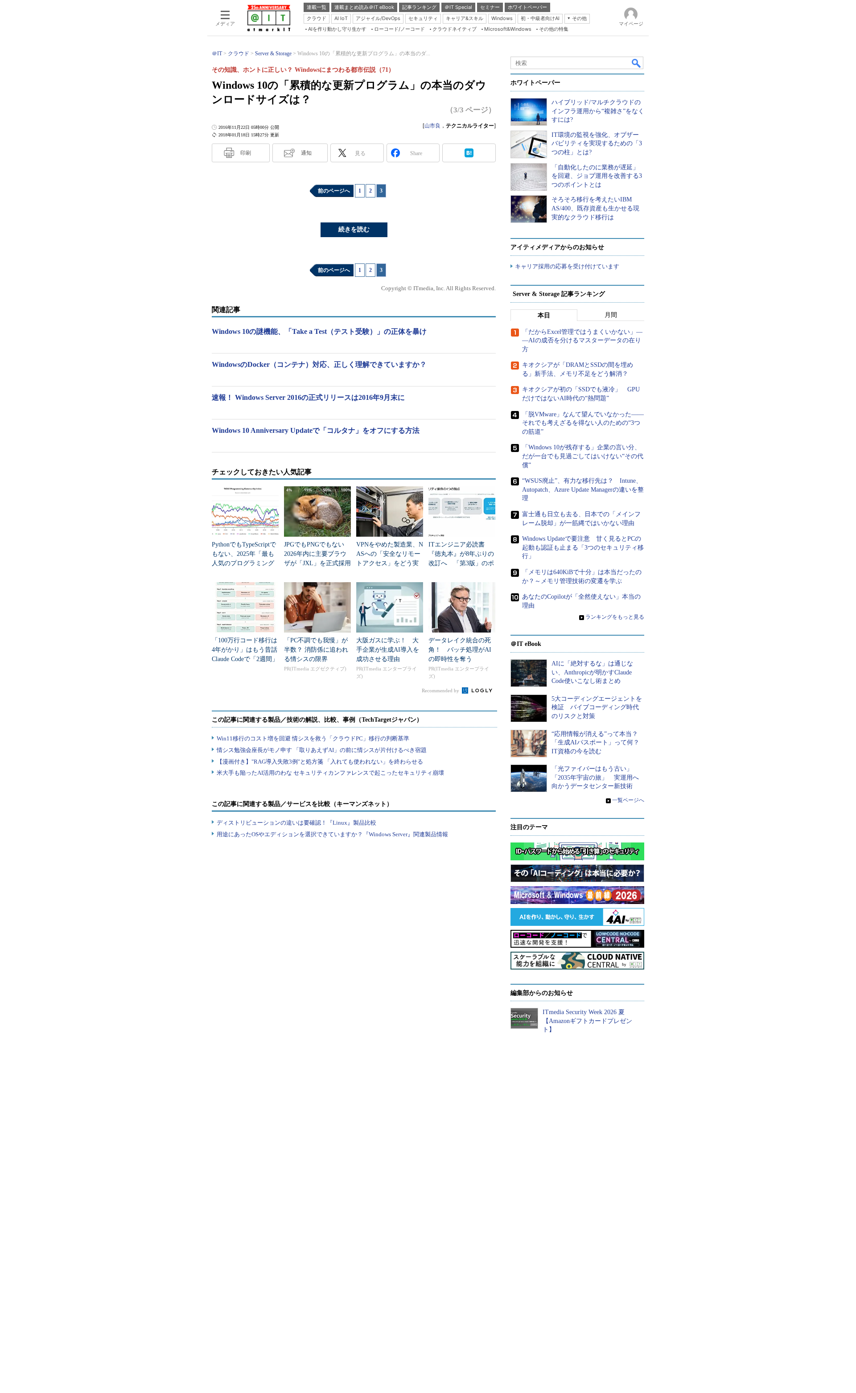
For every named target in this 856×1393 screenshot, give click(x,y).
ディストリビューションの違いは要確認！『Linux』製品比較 (296, 822)
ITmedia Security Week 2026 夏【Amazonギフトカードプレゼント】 (587, 1021)
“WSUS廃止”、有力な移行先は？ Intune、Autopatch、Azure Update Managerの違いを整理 (583, 489)
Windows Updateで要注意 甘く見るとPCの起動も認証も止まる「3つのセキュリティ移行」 (583, 547)
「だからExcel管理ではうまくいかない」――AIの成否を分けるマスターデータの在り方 (582, 341)
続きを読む (354, 229)
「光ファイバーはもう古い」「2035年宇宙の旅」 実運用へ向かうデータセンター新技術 (595, 777)
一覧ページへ (628, 800)
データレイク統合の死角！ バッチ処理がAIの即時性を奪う (459, 649)
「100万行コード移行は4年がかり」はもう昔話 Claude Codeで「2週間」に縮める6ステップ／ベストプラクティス (248, 659)
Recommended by (441, 690)
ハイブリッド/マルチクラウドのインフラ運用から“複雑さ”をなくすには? (597, 111)
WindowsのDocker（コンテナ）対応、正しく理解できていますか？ (319, 364)
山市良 (432, 126)
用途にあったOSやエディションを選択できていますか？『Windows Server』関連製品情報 (332, 834)
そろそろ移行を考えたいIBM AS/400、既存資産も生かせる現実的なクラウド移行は (595, 208)
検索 (636, 63)
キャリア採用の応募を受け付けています (567, 266)
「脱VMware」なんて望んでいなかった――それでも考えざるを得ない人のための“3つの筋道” (583, 423)
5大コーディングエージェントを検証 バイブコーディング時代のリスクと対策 (596, 707)
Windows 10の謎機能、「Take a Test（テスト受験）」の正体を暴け (319, 331)
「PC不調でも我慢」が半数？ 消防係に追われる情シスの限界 (316, 649)
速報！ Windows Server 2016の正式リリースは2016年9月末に (308, 397)
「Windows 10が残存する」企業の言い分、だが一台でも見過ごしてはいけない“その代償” (582, 456)
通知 (306, 153)
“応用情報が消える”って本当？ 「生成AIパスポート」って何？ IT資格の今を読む (598, 743)
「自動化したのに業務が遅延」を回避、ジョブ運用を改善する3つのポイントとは (596, 176)
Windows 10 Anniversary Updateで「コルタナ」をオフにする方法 (316, 430)
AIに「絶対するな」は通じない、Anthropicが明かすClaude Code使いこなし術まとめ (592, 672)
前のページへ (334, 191)
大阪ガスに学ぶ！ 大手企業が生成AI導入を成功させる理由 (387, 649)
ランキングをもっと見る (614, 617)
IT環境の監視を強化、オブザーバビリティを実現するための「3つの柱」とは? (596, 143)
